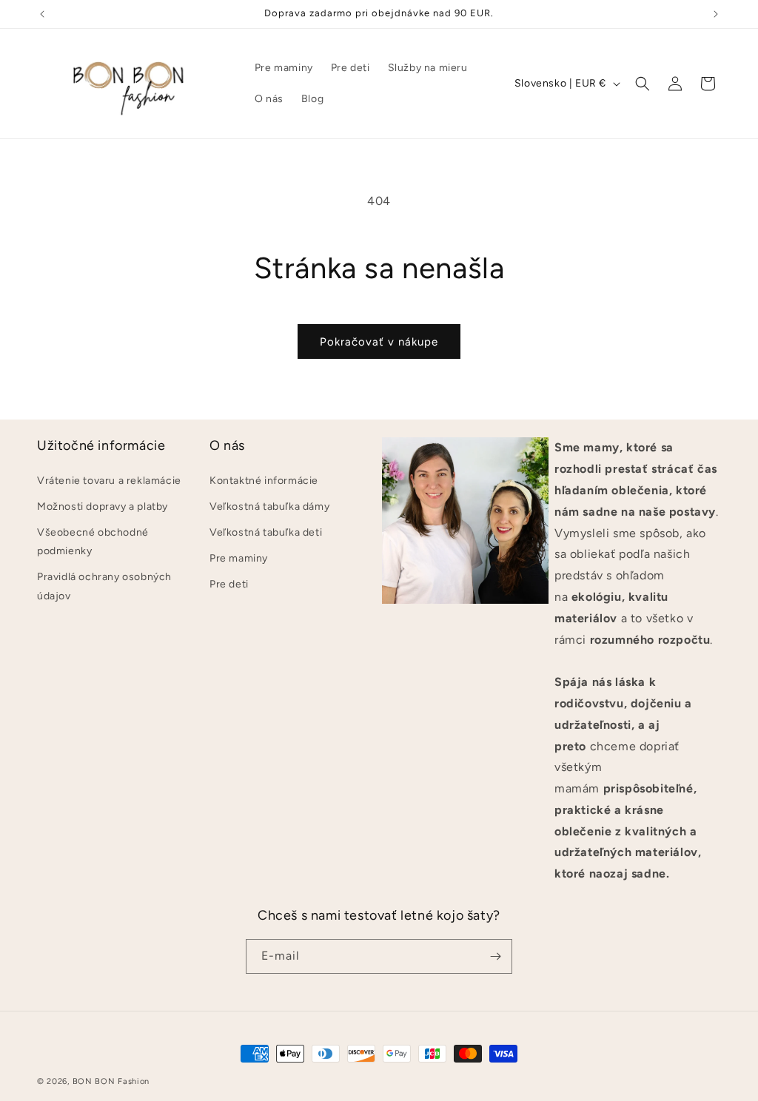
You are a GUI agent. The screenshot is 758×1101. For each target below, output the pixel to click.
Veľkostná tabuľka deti (265, 532)
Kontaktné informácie (263, 480)
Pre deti (229, 584)
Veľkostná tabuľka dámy (269, 506)
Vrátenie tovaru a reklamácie (109, 480)
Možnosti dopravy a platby (102, 506)
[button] (642, 83)
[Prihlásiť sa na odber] (495, 956)
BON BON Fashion (111, 1081)
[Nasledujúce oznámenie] (716, 14)
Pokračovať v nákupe (379, 342)
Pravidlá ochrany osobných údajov (104, 586)
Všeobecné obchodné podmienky (93, 541)
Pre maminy (238, 558)
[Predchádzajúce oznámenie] (42, 14)
